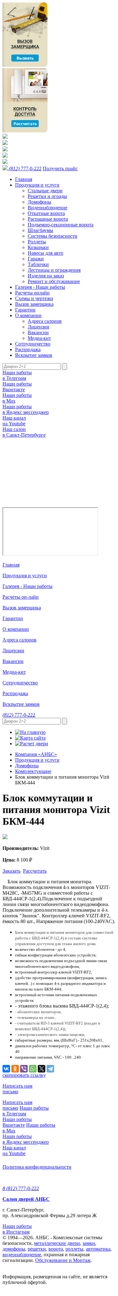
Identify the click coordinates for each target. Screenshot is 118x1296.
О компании (28, 315)
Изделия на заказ (46, 275)
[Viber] (24, 1068)
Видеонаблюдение (47, 207)
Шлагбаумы (40, 230)
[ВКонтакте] (6, 1068)
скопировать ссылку (24, 1075)
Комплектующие (33, 771)
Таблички (38, 264)
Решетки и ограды (47, 196)
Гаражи (36, 258)
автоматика (98, 1249)
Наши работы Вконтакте (17, 386)
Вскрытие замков (33, 355)
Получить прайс (60, 168)
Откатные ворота (46, 213)
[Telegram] (50, 1068)
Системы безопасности (52, 236)
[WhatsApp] (33, 1068)
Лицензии (38, 326)
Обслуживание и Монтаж (63, 1260)
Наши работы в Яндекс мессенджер (26, 409)
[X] (41, 1068)
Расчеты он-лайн (21, 597)
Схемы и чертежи (34, 298)
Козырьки (38, 247)
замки (88, 1243)
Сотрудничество (32, 343)
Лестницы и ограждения (54, 270)
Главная (23, 179)
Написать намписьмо (17, 1088)
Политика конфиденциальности (37, 1167)
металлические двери (57, 1243)
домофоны (14, 1249)
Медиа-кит (39, 338)
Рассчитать (35, 871)
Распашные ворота (48, 219)
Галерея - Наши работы (40, 287)
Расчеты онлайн (32, 292)
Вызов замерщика (34, 304)
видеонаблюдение (22, 1254)
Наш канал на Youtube (14, 420)
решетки (37, 1249)
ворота (55, 1249)
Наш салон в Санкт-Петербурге (24, 432)
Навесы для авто (45, 253)
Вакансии (38, 332)
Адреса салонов (45, 321)
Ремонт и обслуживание (54, 281)
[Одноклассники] (15, 1068)
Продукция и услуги (37, 185)
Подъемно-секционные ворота (60, 224)
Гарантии (25, 309)
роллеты (74, 1249)
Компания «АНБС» (36, 754)
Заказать (11, 871)
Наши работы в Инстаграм (17, 1229)
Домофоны (39, 202)
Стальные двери (45, 190)
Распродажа (28, 349)
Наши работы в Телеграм (17, 375)
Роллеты (37, 241)
